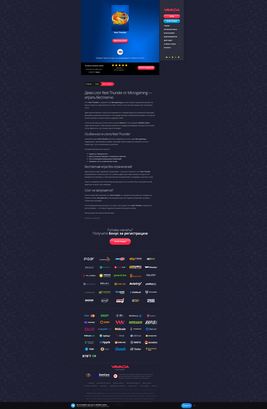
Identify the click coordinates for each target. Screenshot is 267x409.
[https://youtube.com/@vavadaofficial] (166, 57)
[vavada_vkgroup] (172, 57)
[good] (123, 65)
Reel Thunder (107, 84)
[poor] (116, 65)
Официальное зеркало (118, 386)
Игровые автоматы (170, 29)
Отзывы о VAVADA (170, 44)
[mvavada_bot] (178, 57)
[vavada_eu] (175, 57)
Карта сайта (132, 386)
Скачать (154, 386)
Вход (172, 16)
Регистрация (172, 21)
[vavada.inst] (169, 57)
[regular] (119, 65)
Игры (97, 84)
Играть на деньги (146, 68)
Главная (167, 26)
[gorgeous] (126, 65)
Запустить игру (120, 41)
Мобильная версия (170, 37)
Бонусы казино (169, 33)
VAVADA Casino (121, 105)
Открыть (186, 405)
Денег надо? (168, 40)
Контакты (167, 48)
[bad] (113, 65)
